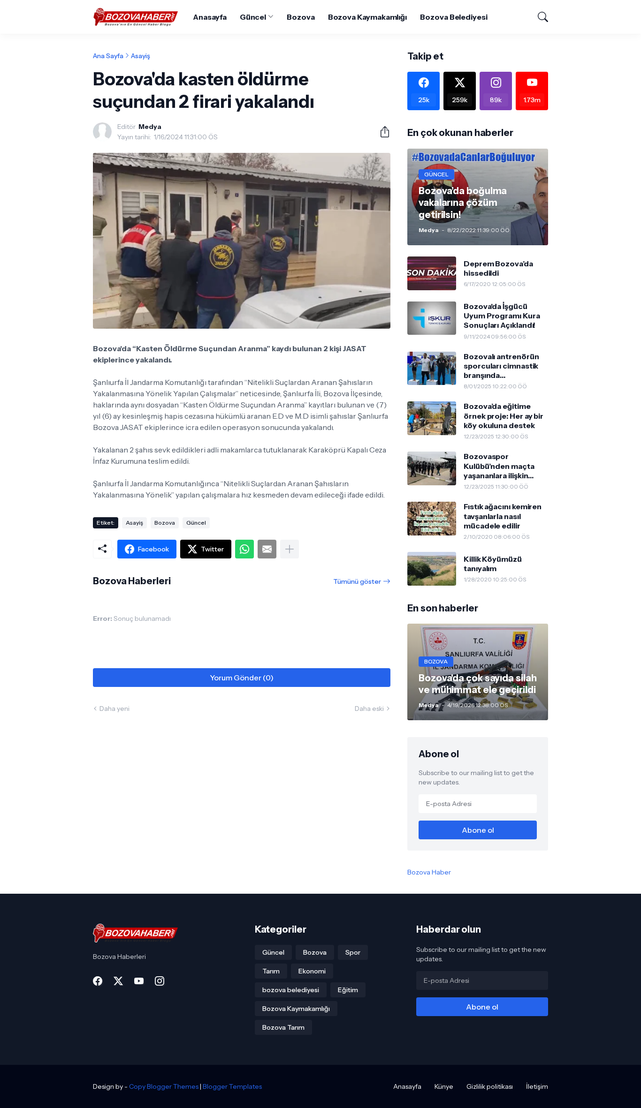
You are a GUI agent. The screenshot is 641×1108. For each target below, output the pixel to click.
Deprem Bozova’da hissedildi (498, 268)
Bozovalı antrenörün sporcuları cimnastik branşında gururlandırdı (501, 366)
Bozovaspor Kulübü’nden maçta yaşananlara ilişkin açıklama (499, 466)
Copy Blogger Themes (163, 1086)
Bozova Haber (429, 872)
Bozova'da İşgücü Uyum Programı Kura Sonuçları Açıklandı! (502, 315)
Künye (444, 1086)
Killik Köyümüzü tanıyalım (493, 563)
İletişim (537, 1086)
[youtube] (139, 981)
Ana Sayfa (108, 56)
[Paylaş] (381, 131)
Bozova (301, 17)
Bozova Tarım (283, 1027)
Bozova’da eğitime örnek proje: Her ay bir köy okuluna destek (503, 415)
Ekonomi (312, 971)
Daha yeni (114, 708)
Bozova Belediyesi (454, 17)
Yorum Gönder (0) (242, 677)
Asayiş (140, 56)
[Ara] (538, 17)
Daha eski (369, 708)
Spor (352, 952)
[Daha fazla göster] (289, 549)
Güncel (253, 17)
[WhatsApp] (244, 549)
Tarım (271, 971)
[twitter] (118, 981)
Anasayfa (209, 17)
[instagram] (159, 981)
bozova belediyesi (290, 990)
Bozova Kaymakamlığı (367, 17)
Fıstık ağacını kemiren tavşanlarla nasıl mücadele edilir (503, 516)
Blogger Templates (232, 1086)
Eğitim (348, 990)
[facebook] (97, 981)
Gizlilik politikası (489, 1086)
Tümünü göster (357, 581)
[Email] (267, 549)
